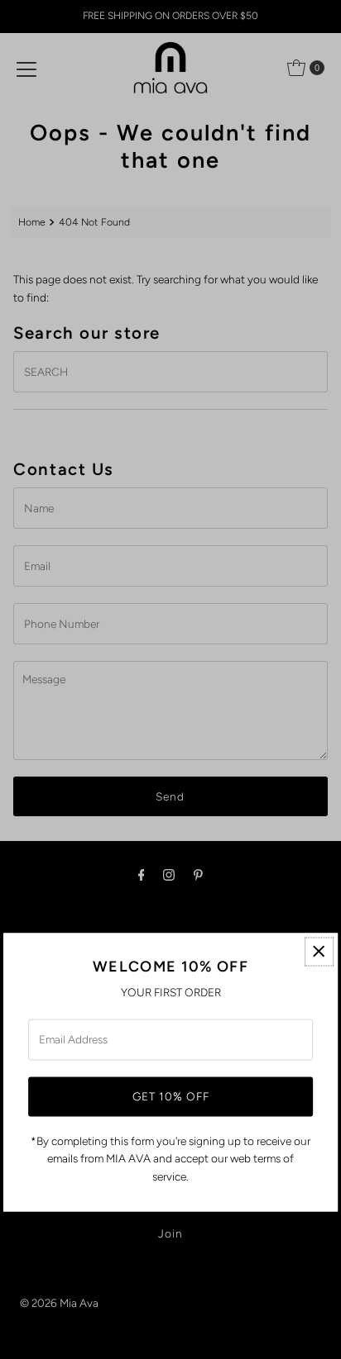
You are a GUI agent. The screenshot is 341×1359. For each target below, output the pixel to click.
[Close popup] (319, 951)
